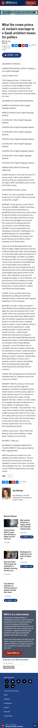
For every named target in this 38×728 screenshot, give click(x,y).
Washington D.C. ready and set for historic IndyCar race (26, 555)
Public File (7, 711)
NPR (9, 476)
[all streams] (35, 725)
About (6, 695)
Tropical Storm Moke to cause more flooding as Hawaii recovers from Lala (10, 534)
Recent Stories (10, 516)
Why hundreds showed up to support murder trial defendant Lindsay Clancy (25, 524)
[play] (3, 726)
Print (34, 45)
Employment (8, 703)
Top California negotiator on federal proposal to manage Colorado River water (10, 588)
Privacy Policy (8, 716)
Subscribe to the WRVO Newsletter (16, 660)
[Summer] (19, 12)
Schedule (7, 699)
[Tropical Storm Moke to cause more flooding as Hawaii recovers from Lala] (11, 523)
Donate (31, 3)
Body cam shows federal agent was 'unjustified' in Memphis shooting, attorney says (10, 566)
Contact (6, 707)
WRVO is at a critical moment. (16, 614)
